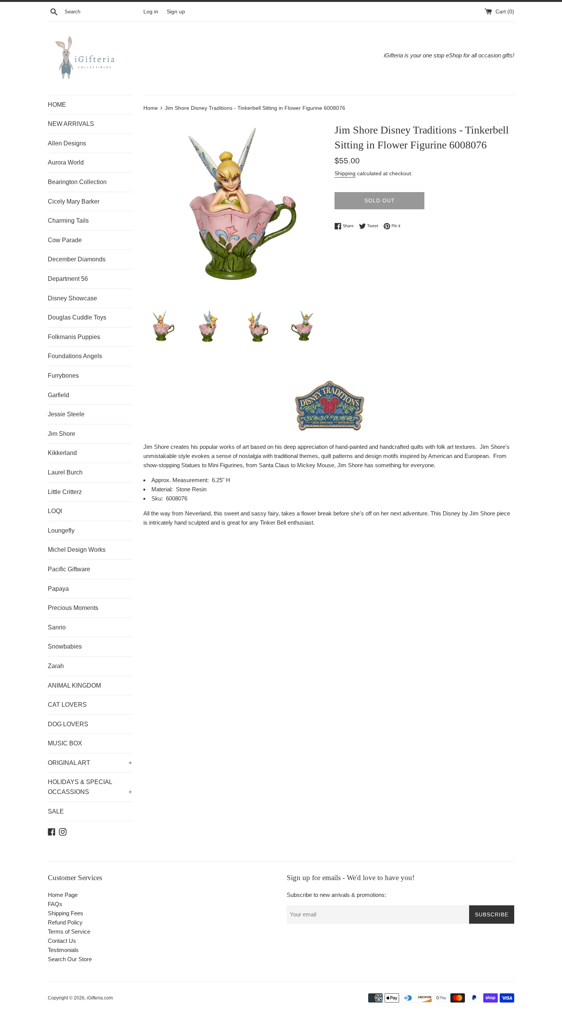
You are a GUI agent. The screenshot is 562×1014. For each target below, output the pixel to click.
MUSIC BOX (65, 743)
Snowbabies (65, 646)
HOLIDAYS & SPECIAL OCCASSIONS (90, 787)
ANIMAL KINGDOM (74, 685)
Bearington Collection (77, 182)
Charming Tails (68, 220)
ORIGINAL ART (90, 763)
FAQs (55, 904)
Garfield (58, 395)
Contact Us (62, 940)
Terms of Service (69, 931)
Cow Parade (65, 240)
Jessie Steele (66, 414)
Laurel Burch (65, 472)
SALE (56, 811)
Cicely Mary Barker (73, 201)
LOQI (55, 511)
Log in (150, 12)
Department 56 (68, 279)
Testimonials (63, 950)
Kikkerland (62, 453)
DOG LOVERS (68, 724)
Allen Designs (67, 143)
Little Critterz (65, 492)
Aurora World (66, 162)
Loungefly (61, 530)
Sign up (176, 12)
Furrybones (63, 375)
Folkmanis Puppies (74, 337)
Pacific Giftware (69, 569)
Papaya (58, 588)
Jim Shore (61, 433)
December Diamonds (77, 259)
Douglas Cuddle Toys (77, 317)
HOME (57, 104)
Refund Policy (65, 922)
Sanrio (57, 627)
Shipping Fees (65, 913)
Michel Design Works (77, 549)
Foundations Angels (75, 356)
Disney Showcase (72, 298)
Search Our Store (70, 959)
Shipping (345, 173)
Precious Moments (73, 608)
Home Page (63, 895)
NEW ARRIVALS (71, 124)
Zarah (56, 666)
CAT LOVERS (67, 704)
